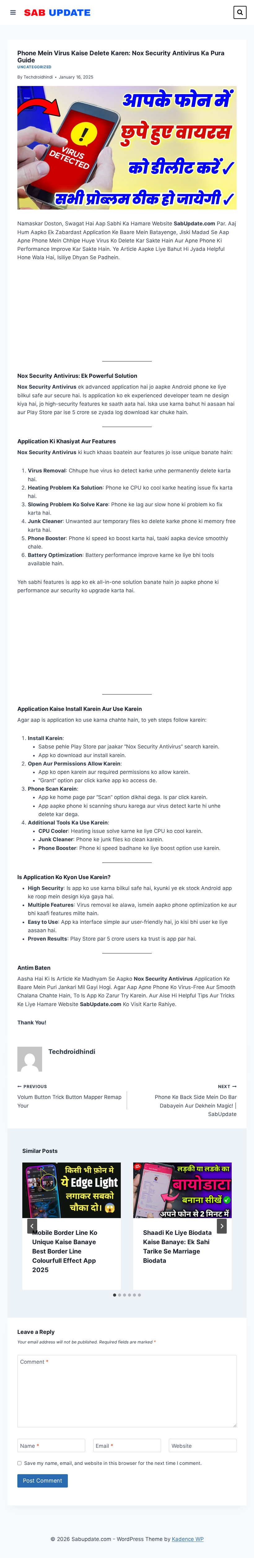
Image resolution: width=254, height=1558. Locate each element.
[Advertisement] (127, 315)
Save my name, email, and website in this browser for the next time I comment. (113, 1463)
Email (104, 1446)
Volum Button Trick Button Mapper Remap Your (69, 1096)
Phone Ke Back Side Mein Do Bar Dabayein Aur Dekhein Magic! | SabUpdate (196, 1100)
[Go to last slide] (32, 1226)
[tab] (114, 1295)
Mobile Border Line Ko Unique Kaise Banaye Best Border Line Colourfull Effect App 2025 (64, 1251)
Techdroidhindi (38, 77)
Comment (34, 1362)
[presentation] (71, 1190)
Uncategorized (34, 67)
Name (29, 1446)
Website (182, 1446)
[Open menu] (13, 12)
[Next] (222, 1226)
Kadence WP (188, 1539)
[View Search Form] (240, 12)
